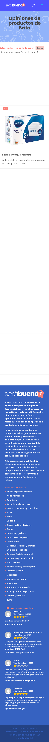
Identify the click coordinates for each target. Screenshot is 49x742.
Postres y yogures (16, 595)
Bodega (11, 520)
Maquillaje (12, 575)
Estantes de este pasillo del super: (17, 48)
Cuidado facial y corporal (20, 554)
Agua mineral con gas (15, 708)
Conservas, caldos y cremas (21, 545)
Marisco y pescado (16, 579)
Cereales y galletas (16, 533)
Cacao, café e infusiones (19, 525)
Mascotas (12, 583)
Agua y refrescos (15, 495)
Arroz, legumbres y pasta (19, 504)
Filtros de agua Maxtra (16, 154)
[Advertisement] (24, 80)
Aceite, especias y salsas (19, 491)
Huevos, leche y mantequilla (21, 566)
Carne (10, 529)
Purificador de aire (13, 624)
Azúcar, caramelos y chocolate (22, 508)
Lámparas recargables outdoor (19, 652)
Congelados (13, 541)
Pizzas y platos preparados (20, 591)
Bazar (10, 512)
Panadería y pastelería (18, 587)
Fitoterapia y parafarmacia (20, 558)
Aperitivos (12, 500)
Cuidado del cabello (17, 550)
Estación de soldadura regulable (20, 680)
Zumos (10, 600)
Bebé (9, 516)
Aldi (5, 108)
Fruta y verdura (14, 562)
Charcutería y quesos (18, 537)
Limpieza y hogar (15, 570)
